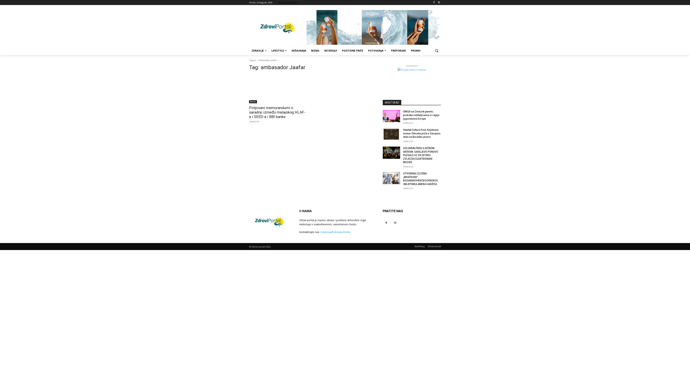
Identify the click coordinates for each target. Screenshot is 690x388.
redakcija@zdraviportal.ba (335, 232)
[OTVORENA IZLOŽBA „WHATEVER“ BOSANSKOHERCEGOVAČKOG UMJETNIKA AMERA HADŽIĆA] (391, 178)
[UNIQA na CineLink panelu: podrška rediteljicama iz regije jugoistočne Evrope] (391, 116)
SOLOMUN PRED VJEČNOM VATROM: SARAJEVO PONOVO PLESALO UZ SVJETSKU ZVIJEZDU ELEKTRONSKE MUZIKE (420, 155)
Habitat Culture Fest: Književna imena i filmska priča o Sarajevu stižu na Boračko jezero (421, 133)
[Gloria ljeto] (374, 27)
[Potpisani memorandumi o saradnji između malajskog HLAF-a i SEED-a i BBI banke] (278, 88)
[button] (436, 50)
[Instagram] (439, 3)
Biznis (253, 101)
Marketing (420, 246)
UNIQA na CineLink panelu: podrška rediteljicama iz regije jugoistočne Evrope (421, 115)
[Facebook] (434, 3)
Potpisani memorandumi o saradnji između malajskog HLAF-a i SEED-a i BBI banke (277, 112)
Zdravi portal (434, 246)
